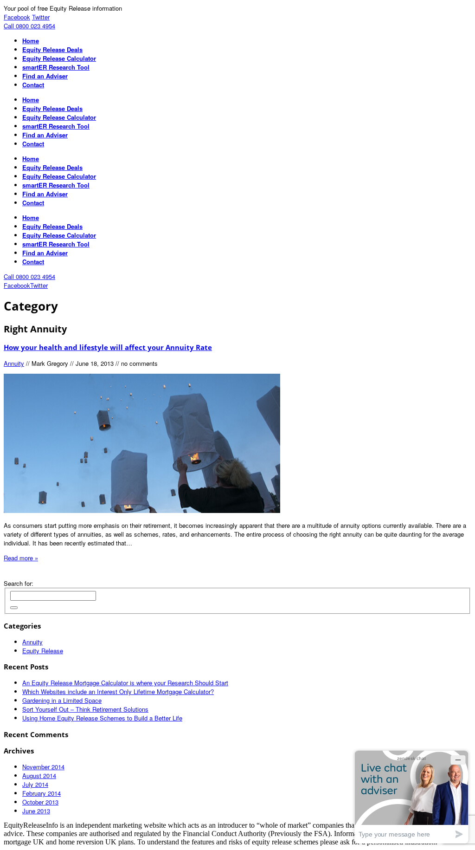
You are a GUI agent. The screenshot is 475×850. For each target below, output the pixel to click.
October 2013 (40, 802)
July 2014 (35, 784)
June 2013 (36, 810)
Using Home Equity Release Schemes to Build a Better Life (102, 718)
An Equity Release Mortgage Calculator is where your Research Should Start (125, 682)
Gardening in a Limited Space (62, 700)
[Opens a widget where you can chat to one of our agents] (411, 797)
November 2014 (43, 766)
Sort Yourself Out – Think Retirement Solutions (85, 709)
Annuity (14, 363)
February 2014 (41, 793)
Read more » (21, 557)
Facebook (17, 17)
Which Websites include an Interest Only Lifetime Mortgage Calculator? (118, 691)
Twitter (41, 17)
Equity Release (42, 650)
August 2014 (39, 775)
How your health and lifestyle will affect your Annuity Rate (108, 347)
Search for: (18, 583)
